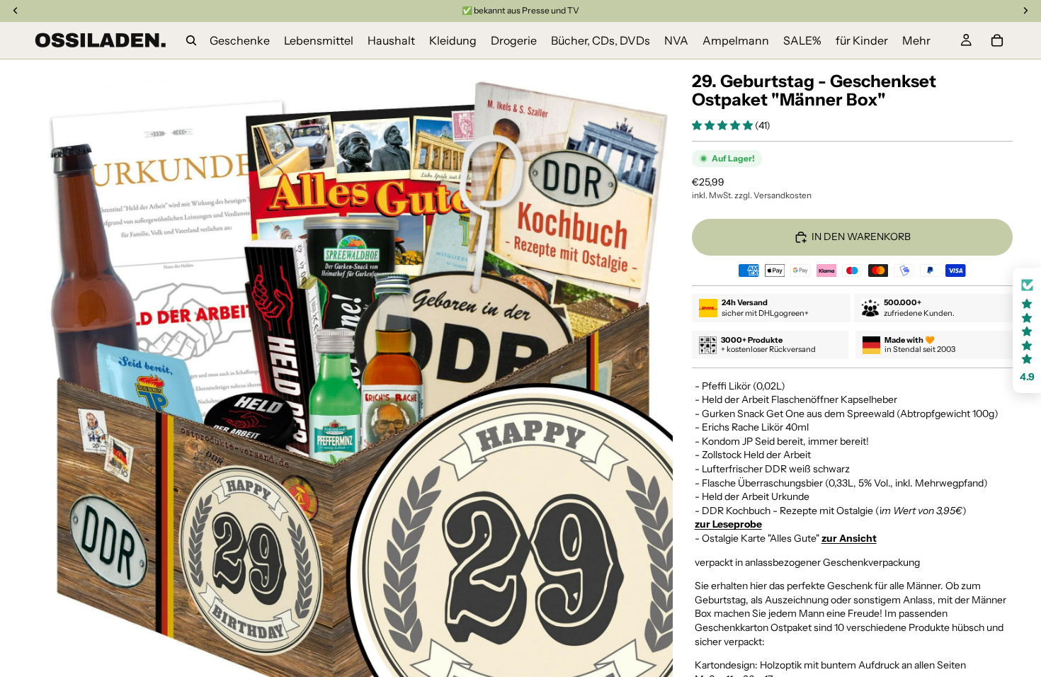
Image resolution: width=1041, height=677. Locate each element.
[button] (723, 125)
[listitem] (916, 40)
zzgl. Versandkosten (773, 195)
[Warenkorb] (997, 40)
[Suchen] (191, 40)
